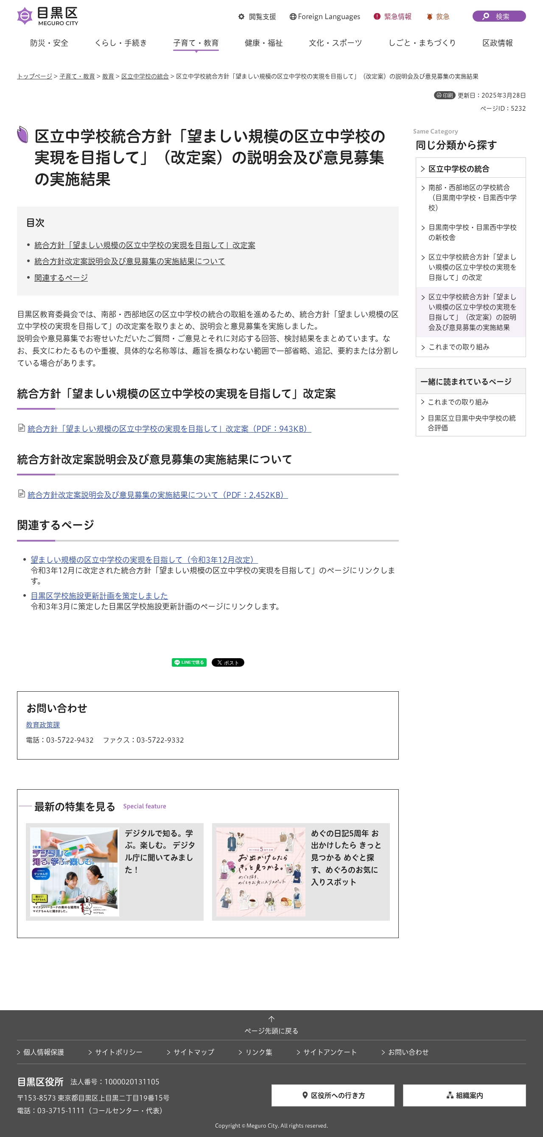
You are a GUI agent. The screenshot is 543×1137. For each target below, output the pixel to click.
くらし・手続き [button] (120, 43)
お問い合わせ (408, 1052)
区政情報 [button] (497, 43)
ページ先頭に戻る (271, 1031)
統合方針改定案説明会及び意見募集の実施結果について (129, 261)
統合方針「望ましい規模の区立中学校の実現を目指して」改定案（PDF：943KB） (169, 429)
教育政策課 (43, 724)
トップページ (34, 76)
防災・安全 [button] (49, 43)
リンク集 (258, 1052)
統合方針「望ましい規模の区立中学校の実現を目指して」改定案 (144, 245)
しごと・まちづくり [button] (422, 43)
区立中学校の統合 (145, 76)
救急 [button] (443, 16)
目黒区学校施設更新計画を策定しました (99, 596)
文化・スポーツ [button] (335, 43)
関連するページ (61, 278)
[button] (257, 16)
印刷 (448, 95)
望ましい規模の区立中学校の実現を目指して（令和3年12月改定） (144, 560)
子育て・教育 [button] (196, 43)
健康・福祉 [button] (264, 43)
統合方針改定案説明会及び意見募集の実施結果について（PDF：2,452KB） (158, 495)
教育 (108, 76)
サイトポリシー (119, 1052)
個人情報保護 (43, 1052)
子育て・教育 (77, 76)
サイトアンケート (330, 1052)
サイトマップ (194, 1052)
